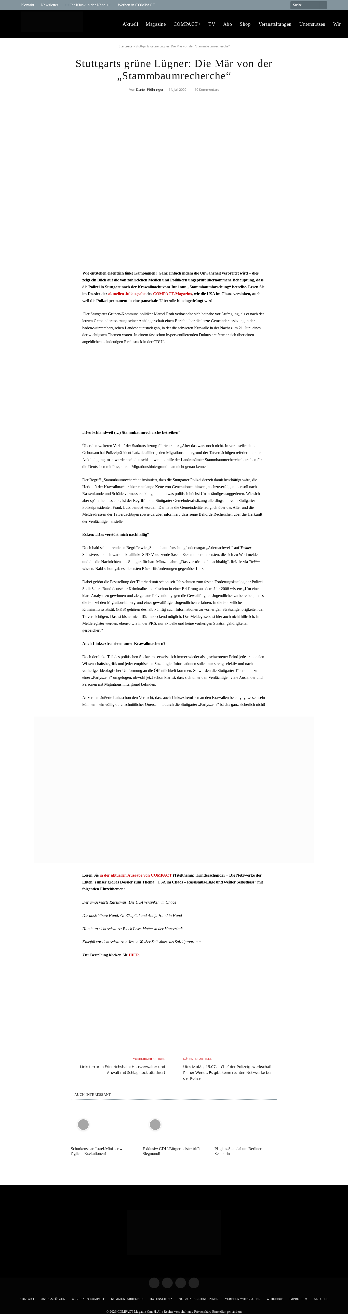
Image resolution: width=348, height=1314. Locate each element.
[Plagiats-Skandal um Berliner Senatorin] (246, 1124)
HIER (134, 955)
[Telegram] (30, 276)
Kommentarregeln (127, 1298)
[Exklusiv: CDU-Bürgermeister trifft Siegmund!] (174, 1124)
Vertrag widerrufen (243, 1298)
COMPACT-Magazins (172, 294)
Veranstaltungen (275, 24)
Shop (245, 24)
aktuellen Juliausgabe (126, 294)
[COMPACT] (53, 24)
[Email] (30, 302)
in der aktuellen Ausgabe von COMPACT (136, 875)
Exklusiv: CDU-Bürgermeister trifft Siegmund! (171, 1151)
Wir (337, 24)
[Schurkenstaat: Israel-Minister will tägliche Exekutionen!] (102, 1124)
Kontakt (27, 5)
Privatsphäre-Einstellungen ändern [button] (218, 1311)
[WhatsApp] (30, 315)
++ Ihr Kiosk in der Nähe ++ (88, 5)
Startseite (125, 46)
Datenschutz (161, 1298)
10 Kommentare (207, 89)
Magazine (156, 24)
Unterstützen (312, 24)
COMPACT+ (187, 24)
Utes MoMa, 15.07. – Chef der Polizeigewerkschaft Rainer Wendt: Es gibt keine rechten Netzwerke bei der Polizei (227, 1072)
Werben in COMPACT (136, 5)
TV (211, 24)
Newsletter (49, 5)
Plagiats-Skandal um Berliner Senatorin (238, 1151)
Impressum (298, 1298)
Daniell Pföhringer (149, 89)
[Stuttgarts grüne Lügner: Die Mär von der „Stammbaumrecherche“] (174, 259)
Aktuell (130, 24)
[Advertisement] (174, 387)
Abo (227, 24)
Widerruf (275, 1298)
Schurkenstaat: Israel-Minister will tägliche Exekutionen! (98, 1151)
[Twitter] (30, 289)
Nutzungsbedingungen (199, 1298)
